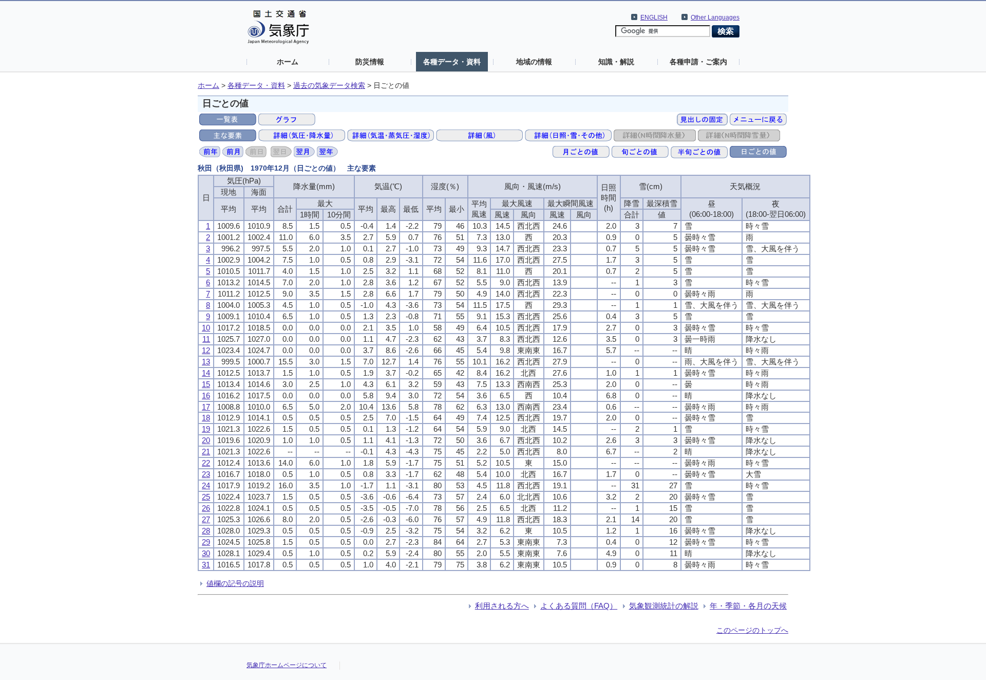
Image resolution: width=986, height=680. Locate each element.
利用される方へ (502, 605)
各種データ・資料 (452, 62)
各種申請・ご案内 (698, 62)
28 (206, 530)
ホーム (287, 62)
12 (206, 350)
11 (206, 339)
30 (206, 553)
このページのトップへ (752, 630)
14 (206, 373)
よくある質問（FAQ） (578, 605)
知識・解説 (616, 62)
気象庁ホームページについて (286, 665)
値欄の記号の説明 (235, 583)
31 (206, 564)
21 (206, 451)
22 (206, 462)
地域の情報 (534, 62)
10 (206, 327)
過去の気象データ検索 (329, 85)
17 (206, 406)
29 (206, 542)
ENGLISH (654, 17)
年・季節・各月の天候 (748, 605)
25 (206, 496)
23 (206, 474)
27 (206, 519)
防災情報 (369, 62)
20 (206, 440)
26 (206, 508)
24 (206, 485)
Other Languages (715, 17)
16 (206, 395)
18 (206, 417)
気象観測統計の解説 (663, 605)
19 (206, 429)
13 (206, 361)
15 (206, 384)
